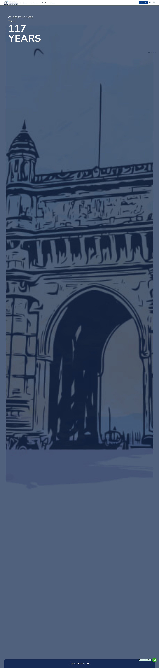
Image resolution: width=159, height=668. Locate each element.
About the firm (78, 664)
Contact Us (143, 2)
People (44, 3)
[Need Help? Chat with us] (154, 659)
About (24, 3)
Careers (53, 3)
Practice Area (34, 3)
